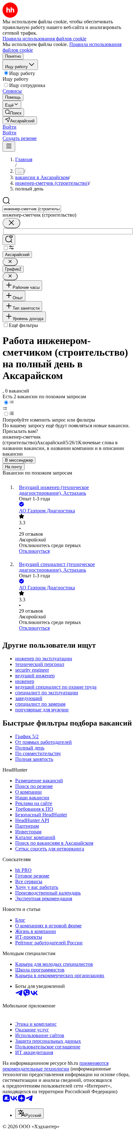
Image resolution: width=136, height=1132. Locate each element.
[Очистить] (11, 223)
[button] (9, 127)
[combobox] (32, 209)
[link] (13, 112)
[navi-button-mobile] (9, 146)
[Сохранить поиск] (9, 240)
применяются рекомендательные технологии (55, 1065)
